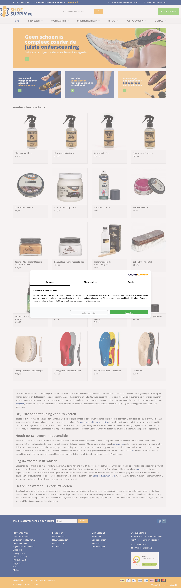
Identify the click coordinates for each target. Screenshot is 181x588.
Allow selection (89, 313)
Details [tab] (131, 282)
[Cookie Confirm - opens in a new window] (138, 275)
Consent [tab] (50, 282)
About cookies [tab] (90, 282)
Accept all (129, 313)
